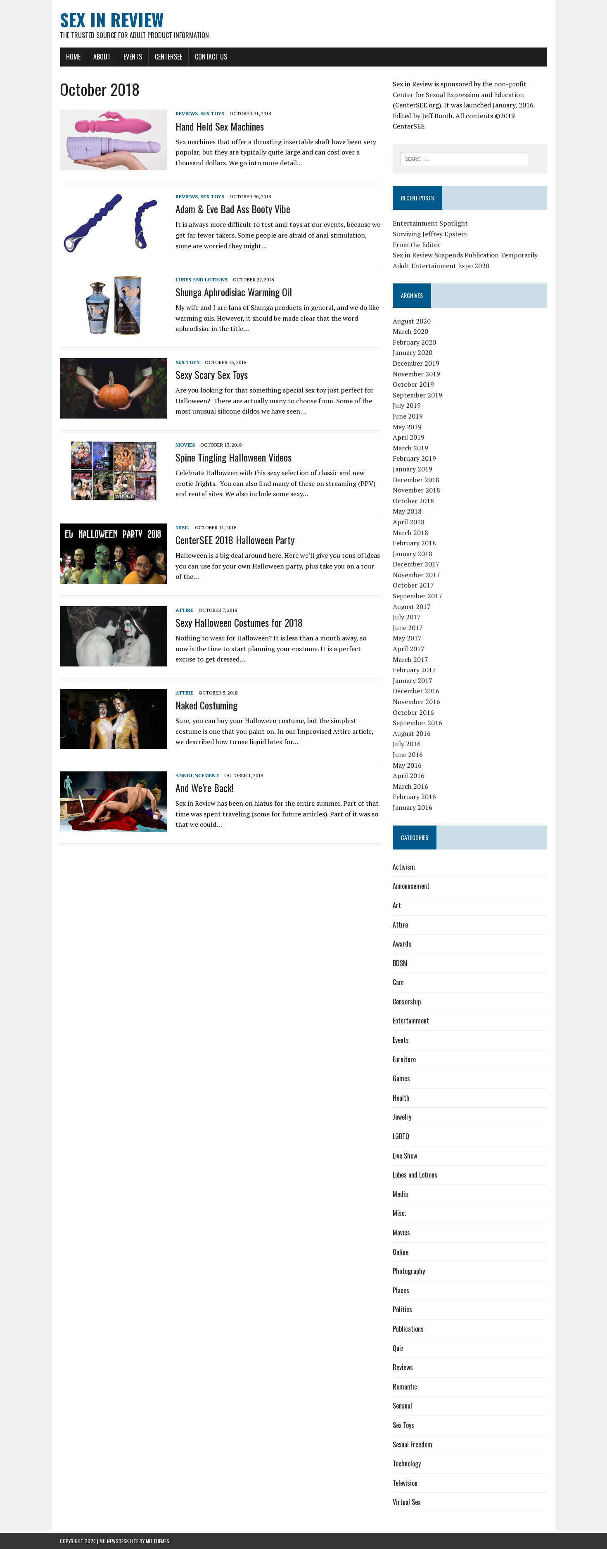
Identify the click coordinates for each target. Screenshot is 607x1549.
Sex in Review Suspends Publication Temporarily (465, 254)
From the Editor (417, 244)
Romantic (405, 1387)
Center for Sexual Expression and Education (458, 94)
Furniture (404, 1059)
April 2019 (408, 437)
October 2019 (413, 384)
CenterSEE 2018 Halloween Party (234, 539)
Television (405, 1483)
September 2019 (417, 395)
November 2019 (416, 373)
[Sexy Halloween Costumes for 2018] (113, 660)
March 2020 (410, 331)
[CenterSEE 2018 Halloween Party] (113, 578)
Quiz (398, 1348)
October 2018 (413, 500)
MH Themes (157, 1540)
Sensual (402, 1406)
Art (397, 905)
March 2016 (410, 786)
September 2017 (417, 595)
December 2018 (416, 479)
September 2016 (417, 722)
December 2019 (416, 363)
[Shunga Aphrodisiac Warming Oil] (113, 330)
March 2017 (410, 659)
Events (132, 57)
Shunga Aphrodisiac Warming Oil (233, 291)
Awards (402, 944)
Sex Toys (212, 113)
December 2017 (416, 564)
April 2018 (408, 521)
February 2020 (414, 342)
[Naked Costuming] (113, 743)
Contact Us (211, 57)
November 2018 (416, 490)
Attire (184, 610)
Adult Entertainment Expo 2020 (441, 265)
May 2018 (407, 511)
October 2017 (413, 585)
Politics (402, 1309)
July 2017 (407, 616)
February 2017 (414, 669)
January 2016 (412, 807)
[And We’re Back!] (113, 825)
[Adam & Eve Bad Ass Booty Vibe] (113, 247)
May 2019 (407, 426)
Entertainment (411, 1021)
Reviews (186, 113)
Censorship (407, 1001)
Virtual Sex (406, 1502)
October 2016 (413, 712)
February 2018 (414, 542)
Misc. (182, 527)
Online (400, 1252)
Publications (408, 1329)
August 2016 (412, 733)
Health (401, 1098)
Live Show (405, 1156)
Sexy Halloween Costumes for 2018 (239, 622)
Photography (409, 1271)
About (102, 57)
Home (73, 57)
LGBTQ (401, 1136)
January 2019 (412, 469)
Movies (185, 445)
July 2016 (407, 743)
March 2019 (410, 447)
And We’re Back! (204, 787)
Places (401, 1290)
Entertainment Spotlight (430, 223)
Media (400, 1194)
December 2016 (416, 690)
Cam (398, 982)
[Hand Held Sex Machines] (113, 164)
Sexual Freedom (412, 1444)
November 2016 (416, 701)
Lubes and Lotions (201, 279)
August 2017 (412, 606)
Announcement (197, 775)
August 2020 (412, 321)
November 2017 (416, 574)
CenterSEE (168, 57)
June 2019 (408, 416)
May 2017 (407, 637)
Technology (407, 1463)
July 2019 (407, 405)
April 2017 (408, 648)
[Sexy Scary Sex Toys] (113, 412)
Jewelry (402, 1117)
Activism (404, 867)
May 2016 (407, 765)
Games (401, 1078)
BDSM (400, 963)
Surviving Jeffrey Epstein (430, 233)
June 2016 (408, 754)
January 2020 (412, 352)
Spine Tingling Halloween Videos (233, 457)
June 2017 (408, 627)
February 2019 (414, 458)
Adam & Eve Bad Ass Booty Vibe (232, 208)
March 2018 (410, 532)
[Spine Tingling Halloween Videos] (113, 495)
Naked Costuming (206, 704)
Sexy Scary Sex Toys (211, 374)
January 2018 (412, 553)
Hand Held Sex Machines (219, 126)
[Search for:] (464, 158)
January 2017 (412, 680)
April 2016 (408, 775)
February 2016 (414, 796)
